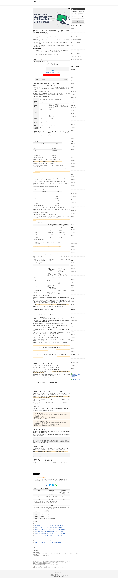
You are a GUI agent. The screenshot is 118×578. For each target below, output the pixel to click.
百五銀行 (73, 235)
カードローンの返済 (75, 50)
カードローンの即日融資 (76, 42)
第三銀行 (73, 238)
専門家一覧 (61, 573)
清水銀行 (73, 216)
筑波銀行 (73, 149)
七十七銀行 (74, 121)
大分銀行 (73, 334)
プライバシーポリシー (63, 574)
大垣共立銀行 (74, 202)
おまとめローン (74, 45)
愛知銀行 (73, 221)
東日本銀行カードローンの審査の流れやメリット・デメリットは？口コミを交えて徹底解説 (50, 529)
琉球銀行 (73, 351)
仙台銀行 (73, 127)
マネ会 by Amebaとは (51, 573)
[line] (56, 485)
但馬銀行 (73, 246)
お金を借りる (74, 28)
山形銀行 (73, 130)
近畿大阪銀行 (74, 243)
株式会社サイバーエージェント (51, 567)
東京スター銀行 (74, 171)
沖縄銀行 (73, 348)
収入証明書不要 (81, 11)
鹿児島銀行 (74, 337)
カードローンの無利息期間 (37, 553)
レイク (73, 83)
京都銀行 (73, 232)
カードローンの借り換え (56, 553)
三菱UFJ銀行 (74, 88)
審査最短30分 (81, 14)
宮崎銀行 (73, 340)
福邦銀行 (73, 252)
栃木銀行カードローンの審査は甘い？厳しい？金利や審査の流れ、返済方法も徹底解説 (49, 535)
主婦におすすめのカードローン (77, 56)
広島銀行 (73, 279)
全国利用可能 (75, 14)
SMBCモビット (74, 72)
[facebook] (46, 485)
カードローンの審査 (75, 62)
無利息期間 (81, 13)
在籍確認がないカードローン (76, 39)
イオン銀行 (74, 365)
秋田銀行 (73, 124)
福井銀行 (73, 190)
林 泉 (38, 476)
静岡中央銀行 (74, 210)
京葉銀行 (73, 163)
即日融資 (65, 553)
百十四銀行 (74, 307)
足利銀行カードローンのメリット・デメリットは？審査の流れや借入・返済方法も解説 (49, 523)
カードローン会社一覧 (36, 547)
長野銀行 (73, 199)
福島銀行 (73, 135)
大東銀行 (73, 133)
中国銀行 (73, 262)
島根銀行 (73, 265)
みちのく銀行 (74, 116)
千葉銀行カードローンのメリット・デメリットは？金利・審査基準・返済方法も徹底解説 (49, 540)
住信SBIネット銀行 (75, 362)
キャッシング (74, 36)
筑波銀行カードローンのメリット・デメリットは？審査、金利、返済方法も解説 (48, 542)
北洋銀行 (73, 110)
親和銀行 (73, 326)
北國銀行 (73, 185)
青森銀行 (73, 113)
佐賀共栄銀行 (74, 320)
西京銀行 (73, 282)
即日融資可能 (75, 11)
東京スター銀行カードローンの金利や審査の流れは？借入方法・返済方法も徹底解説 (49, 531)
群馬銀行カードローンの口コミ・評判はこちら (53, 72)
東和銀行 (73, 152)
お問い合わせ (66, 575)
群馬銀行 (73, 154)
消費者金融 (76, 553)
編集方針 (68, 573)
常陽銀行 (73, 146)
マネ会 (34, 5)
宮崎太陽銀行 (74, 343)
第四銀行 (73, 176)
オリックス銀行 (74, 368)
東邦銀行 (73, 138)
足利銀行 (73, 157)
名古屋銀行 (74, 219)
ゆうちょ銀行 (74, 97)
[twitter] (50, 485)
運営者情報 (57, 573)
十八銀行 (73, 323)
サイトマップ (62, 575)
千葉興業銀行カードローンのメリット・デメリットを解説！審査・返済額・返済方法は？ (49, 525)
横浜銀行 (73, 143)
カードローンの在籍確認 (76, 53)
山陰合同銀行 (74, 271)
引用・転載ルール (57, 574)
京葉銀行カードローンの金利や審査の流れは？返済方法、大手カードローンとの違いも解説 (50, 533)
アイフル (73, 74)
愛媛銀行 (73, 295)
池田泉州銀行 (74, 240)
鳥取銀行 (73, 268)
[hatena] (53, 485)
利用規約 (52, 574)
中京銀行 (73, 224)
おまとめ (74, 16)
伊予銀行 (73, 298)
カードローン (37, 5)
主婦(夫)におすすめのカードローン (38, 555)
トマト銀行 (74, 276)
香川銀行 (73, 304)
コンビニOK (81, 16)
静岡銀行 (73, 207)
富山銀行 (73, 182)
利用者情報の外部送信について (54, 575)
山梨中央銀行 (74, 193)
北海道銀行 (74, 107)
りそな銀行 (74, 100)
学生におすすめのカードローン (77, 59)
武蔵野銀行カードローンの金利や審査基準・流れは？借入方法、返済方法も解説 (48, 537)
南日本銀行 (74, 345)
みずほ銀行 (74, 94)
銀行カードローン (75, 33)
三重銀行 (73, 229)
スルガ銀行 (74, 213)
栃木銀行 (73, 160)
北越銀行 (73, 179)
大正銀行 (73, 249)
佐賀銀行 (73, 317)
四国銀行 (73, 290)
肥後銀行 (73, 331)
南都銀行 (73, 257)
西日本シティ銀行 (75, 314)
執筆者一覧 (64, 573)
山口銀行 (73, 285)
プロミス (73, 80)
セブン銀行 (74, 359)
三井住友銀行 (74, 91)
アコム (73, 77)
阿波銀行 (73, 301)
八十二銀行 (74, 196)
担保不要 (74, 13)
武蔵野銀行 (74, 166)
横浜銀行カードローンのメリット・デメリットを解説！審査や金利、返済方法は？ (48, 527)
